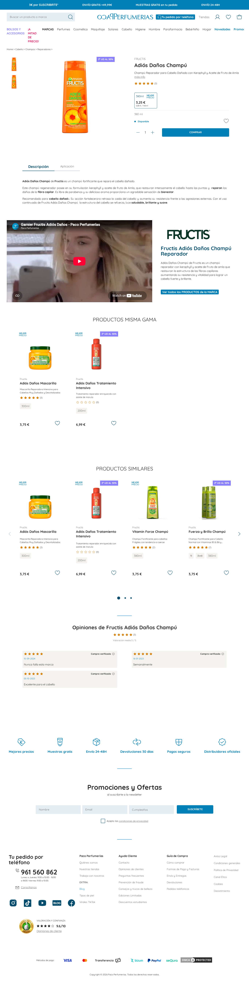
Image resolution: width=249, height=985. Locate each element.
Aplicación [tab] (67, 166)
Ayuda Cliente (128, 856)
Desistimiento (222, 891)
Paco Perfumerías (91, 856)
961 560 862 (39, 872)
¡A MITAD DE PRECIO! (33, 35)
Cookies (218, 884)
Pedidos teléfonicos (178, 889)
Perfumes (63, 29)
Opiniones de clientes (131, 869)
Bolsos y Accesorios (16, 31)
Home (10, 49)
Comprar (195, 132)
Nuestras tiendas (89, 869)
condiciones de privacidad (133, 820)
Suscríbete (195, 809)
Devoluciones (174, 882)
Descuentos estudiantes (133, 902)
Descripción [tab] (38, 166)
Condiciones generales (227, 863)
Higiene (140, 29)
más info (139, 77)
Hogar (207, 29)
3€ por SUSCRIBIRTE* (43, 5)
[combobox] (41, 17)
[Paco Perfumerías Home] (125, 17)
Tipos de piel (86, 895)
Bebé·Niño (192, 29)
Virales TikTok (87, 902)
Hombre (154, 29)
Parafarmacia (172, 29)
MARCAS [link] (48, 29)
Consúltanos (29, 887)
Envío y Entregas (176, 875)
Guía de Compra (177, 856)
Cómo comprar (175, 862)
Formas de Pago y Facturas (183, 869)
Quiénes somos (88, 862)
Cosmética (80, 29)
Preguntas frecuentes (131, 875)
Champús (30, 49)
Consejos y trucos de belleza (135, 889)
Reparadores (44, 49)
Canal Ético (220, 877)
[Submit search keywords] (70, 17)
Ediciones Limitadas (130, 895)
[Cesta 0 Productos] (239, 17)
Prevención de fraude (131, 882)
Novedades (222, 29)
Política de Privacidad (226, 870)
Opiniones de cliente (49, 931)
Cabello (127, 29)
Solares (113, 29)
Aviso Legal (220, 856)
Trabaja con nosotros (91, 875)
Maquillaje (98, 29)
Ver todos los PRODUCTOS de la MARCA (189, 292)
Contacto (124, 862)
